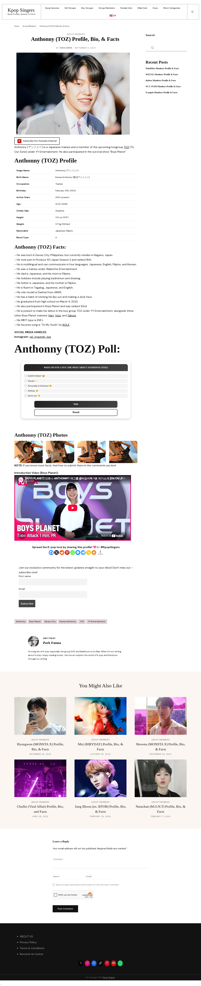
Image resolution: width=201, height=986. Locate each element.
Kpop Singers (21, 10)
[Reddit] (61, 552)
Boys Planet (35, 621)
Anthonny (20, 621)
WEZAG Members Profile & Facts (162, 74)
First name (25, 576)
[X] (56, 552)
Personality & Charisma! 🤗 (40, 386)
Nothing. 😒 (33, 391)
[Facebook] (51, 552)
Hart (51, 315)
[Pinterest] (67, 552)
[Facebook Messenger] (77, 552)
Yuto (58, 315)
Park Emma (66, 48)
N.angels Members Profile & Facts (161, 92)
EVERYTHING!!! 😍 (36, 376)
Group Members (107, 8)
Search (150, 35)
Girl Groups (70, 8)
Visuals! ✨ (32, 381)
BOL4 (65, 325)
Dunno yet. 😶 (34, 396)
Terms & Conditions (32, 948)
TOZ (126, 147)
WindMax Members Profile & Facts (162, 68)
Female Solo (126, 8)
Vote (76, 404)
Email (22, 589)
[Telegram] (83, 552)
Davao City (50, 621)
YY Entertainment (96, 621)
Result (76, 412)
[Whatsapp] (72, 552)
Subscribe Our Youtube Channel (40, 140)
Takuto (71, 315)
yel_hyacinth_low (40, 337)
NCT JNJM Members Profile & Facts (163, 86)
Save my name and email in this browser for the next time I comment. (87, 884)
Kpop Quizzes (52, 8)
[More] (93, 552)
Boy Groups (87, 8)
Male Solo (142, 8)
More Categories (171, 8)
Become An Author (31, 954)
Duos (155, 8)
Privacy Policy (28, 942)
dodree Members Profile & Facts (161, 80)
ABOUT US (26, 936)
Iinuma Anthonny (68, 621)
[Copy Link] (88, 552)
